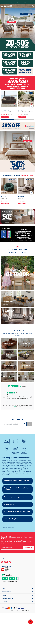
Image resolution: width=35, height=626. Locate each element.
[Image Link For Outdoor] (25, 63)
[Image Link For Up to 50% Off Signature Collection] (17, 216)
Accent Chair (4, 198)
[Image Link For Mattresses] (9, 71)
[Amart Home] (8, 6)
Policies (4, 595)
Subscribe (27, 547)
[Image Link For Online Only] (9, 377)
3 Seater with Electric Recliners (7, 111)
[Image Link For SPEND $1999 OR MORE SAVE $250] (17, 83)
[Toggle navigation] (2, 5)
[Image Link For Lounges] (9, 55)
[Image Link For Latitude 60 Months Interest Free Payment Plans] (17, 234)
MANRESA (21, 196)
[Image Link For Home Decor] (26, 365)
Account (4, 602)
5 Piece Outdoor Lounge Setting (25, 111)
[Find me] (24, 424)
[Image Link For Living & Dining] (9, 63)
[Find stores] (29, 424)
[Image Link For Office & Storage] (9, 365)
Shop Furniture (6, 592)
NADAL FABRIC (5, 110)
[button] (31, 106)
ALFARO (3, 196)
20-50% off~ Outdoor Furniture (17, 2)
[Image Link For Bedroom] (25, 55)
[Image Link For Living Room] (9, 343)
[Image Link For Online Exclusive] (25, 71)
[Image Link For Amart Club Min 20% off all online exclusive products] (17, 126)
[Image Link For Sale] (26, 377)
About (4, 588)
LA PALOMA (21, 110)
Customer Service (7, 598)
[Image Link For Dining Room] (26, 343)
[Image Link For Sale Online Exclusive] (17, 151)
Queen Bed (20, 198)
